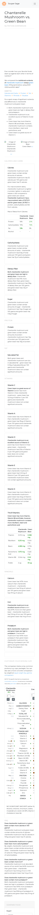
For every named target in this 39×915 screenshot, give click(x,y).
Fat (30, 93)
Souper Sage (14, 4)
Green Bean (26, 146)
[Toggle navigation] (34, 4)
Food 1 (9, 911)
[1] (19, 87)
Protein (23, 93)
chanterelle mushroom (15, 83)
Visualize (25, 95)
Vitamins (7, 95)
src (11, 154)
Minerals (16, 95)
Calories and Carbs (11, 93)
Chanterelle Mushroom (11, 150)
